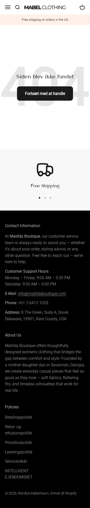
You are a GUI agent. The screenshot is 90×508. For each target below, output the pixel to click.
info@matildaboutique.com (42, 293)
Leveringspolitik (18, 452)
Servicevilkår (16, 461)
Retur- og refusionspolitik (18, 430)
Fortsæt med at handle (45, 93)
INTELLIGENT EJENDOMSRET (19, 474)
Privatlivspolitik (18, 442)
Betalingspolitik (18, 417)
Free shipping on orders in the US (45, 20)
